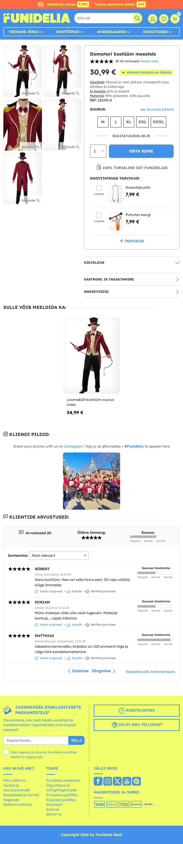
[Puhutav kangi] (115, 221)
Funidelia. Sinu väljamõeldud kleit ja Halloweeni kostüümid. (36, 18)
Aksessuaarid (111, 32)
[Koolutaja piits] (115, 194)
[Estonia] (98, 782)
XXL (142, 121)
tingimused (34, 757)
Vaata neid (149, 61)
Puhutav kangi (138, 214)
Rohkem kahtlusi (17, 804)
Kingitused (155, 32)
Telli (76, 740)
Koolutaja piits (138, 187)
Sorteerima (18, 555)
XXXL (158, 121)
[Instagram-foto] (91, 481)
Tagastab (11, 800)
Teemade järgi (24, 32)
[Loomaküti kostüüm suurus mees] (91, 355)
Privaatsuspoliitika (62, 795)
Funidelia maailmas (63, 780)
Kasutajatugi (140, 710)
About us (54, 814)
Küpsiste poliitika (61, 800)
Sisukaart (54, 804)
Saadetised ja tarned (21, 795)
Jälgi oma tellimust (139, 724)
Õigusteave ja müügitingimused (61, 787)
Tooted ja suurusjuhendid (16, 787)
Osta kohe (141, 151)
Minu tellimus (14, 780)
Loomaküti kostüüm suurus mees (90, 402)
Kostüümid (67, 32)
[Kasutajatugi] (163, 18)
